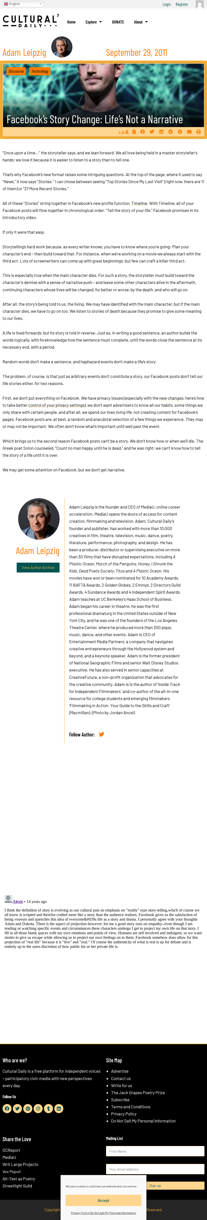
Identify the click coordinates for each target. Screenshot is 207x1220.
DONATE (118, 21)
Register (182, 4)
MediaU (147, 506)
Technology (39, 71)
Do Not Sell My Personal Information (143, 1120)
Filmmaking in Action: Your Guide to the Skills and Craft (119, 705)
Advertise (119, 1070)
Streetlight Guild (17, 1185)
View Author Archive (38, 567)
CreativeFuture (83, 677)
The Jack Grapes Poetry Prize (138, 1092)
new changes (171, 397)
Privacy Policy (124, 1113)
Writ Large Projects (20, 1164)
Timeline (139, 203)
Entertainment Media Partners (96, 641)
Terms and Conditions (130, 1106)
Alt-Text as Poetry (19, 1178)
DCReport (11, 1150)
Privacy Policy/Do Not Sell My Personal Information (103, 1212)
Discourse (16, 71)
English (14, 4)
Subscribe (120, 1099)
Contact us (121, 1078)
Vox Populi (12, 1171)
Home (71, 21)
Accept (104, 1200)
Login (167, 4)
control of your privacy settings (56, 405)
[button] (142, 131)
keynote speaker (110, 655)
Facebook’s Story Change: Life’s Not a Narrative (95, 119)
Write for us (121, 1085)
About (138, 21)
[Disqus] (103, 825)
